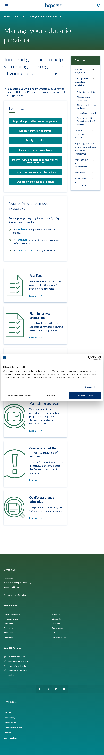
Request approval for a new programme (35, 121)
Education (80, 60)
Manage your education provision (81, 82)
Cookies (7, 712)
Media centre (9, 632)
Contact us (8, 623)
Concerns (56, 623)
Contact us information (17, 595)
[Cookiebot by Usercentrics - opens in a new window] (90, 358)
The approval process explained (86, 106)
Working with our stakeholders (81, 163)
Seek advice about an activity (35, 150)
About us (56, 614)
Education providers (16, 656)
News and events (11, 619)
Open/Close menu (93, 69)
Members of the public (18, 670)
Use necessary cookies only (19, 395)
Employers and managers (18, 661)
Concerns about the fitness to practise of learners (86, 121)
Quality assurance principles (79, 134)
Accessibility (9, 717)
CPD (54, 632)
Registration (57, 628)
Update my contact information (35, 181)
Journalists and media (17, 666)
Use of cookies (10, 738)
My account (9, 637)
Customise (50, 395)
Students (11, 675)
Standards (56, 619)
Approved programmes (80, 71)
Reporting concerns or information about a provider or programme (85, 148)
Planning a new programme (83, 98)
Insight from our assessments (80, 182)
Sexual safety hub (59, 637)
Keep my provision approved (35, 130)
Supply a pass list (35, 140)
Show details (90, 387)
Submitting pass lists (86, 92)
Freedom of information (14, 727)
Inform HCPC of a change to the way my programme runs (35, 161)
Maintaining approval (86, 113)
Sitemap (7, 732)
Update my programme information (35, 171)
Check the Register (12, 614)
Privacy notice (10, 722)
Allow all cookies (85, 395)
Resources (79, 172)
